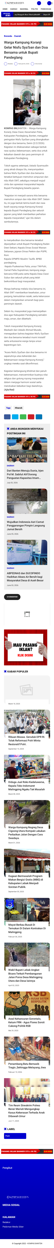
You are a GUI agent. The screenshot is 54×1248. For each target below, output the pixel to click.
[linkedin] (39, 416)
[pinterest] (31, 416)
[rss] (31, 1210)
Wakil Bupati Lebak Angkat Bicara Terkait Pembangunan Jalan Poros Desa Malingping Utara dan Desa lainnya (25, 975)
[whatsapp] (23, 416)
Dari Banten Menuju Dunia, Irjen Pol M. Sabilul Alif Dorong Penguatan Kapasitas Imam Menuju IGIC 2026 (25, 474)
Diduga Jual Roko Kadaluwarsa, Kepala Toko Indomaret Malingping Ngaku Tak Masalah (26, 786)
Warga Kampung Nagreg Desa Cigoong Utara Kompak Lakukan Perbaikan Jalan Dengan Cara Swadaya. (26, 833)
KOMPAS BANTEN (34, 1243)
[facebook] (7, 416)
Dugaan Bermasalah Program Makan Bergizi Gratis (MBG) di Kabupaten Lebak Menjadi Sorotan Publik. (25, 881)
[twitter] (15, 416)
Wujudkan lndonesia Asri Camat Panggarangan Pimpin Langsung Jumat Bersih (26, 525)
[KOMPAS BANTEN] (14, 5)
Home (5, 9)
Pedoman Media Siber (13, 1226)
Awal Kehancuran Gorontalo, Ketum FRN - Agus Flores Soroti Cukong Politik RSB (26, 1022)
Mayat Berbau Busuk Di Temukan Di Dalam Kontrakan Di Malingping (27, 928)
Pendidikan (46, 9)
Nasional (24, 9)
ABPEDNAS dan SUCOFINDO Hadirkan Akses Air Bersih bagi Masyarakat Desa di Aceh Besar (25, 577)
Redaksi (6, 1222)
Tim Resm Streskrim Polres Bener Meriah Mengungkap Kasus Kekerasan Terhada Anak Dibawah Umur (26, 1111)
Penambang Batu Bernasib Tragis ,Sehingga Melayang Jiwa (27, 1065)
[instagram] (19, 1210)
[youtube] (23, 1210)
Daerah (13, 9)
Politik (34, 9)
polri (7, 1136)
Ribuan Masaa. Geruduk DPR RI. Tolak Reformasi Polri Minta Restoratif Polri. (26, 740)
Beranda (8, 36)
